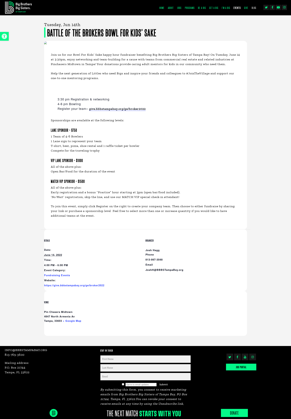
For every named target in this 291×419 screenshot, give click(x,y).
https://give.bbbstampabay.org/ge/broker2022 (74, 285)
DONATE (234, 412)
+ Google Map (72, 321)
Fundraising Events (57, 275)
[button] (4, 36)
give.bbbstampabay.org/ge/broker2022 (117, 109)
